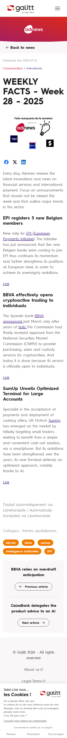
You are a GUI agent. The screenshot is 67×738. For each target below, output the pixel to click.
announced (13, 321)
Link (6, 283)
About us (31, 669)
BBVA (39, 315)
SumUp (54, 420)
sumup (45, 543)
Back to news (22, 47)
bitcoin (11, 543)
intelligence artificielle (22, 551)
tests (22, 326)
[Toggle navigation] (57, 8)
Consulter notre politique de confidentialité (25, 721)
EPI (29, 233)
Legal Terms (32, 680)
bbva (28, 543)
